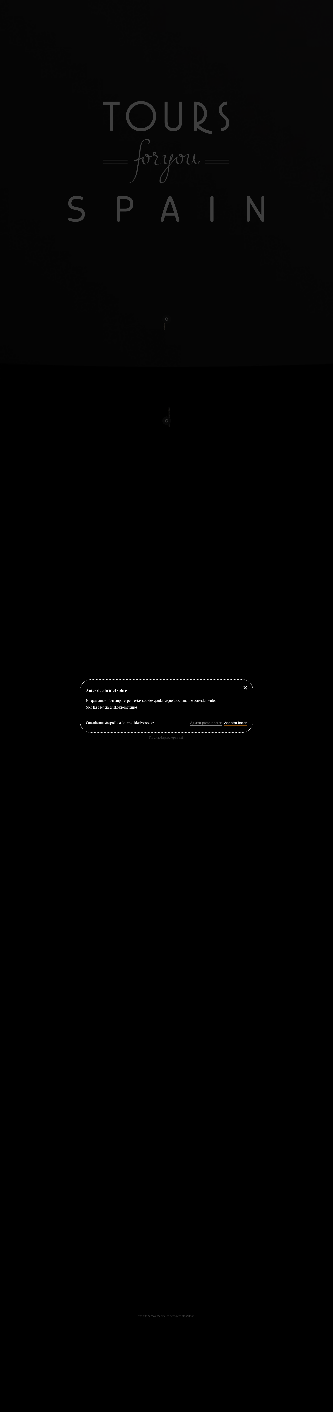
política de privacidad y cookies (132, 722)
